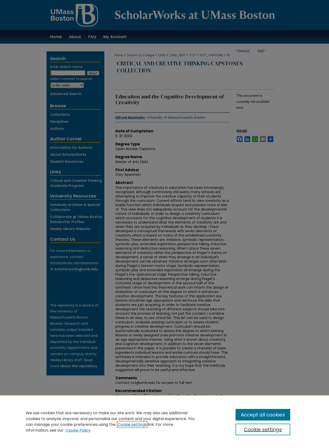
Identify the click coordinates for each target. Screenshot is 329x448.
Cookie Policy (78, 430)
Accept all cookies (263, 414)
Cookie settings (132, 424)
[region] (164, 421)
